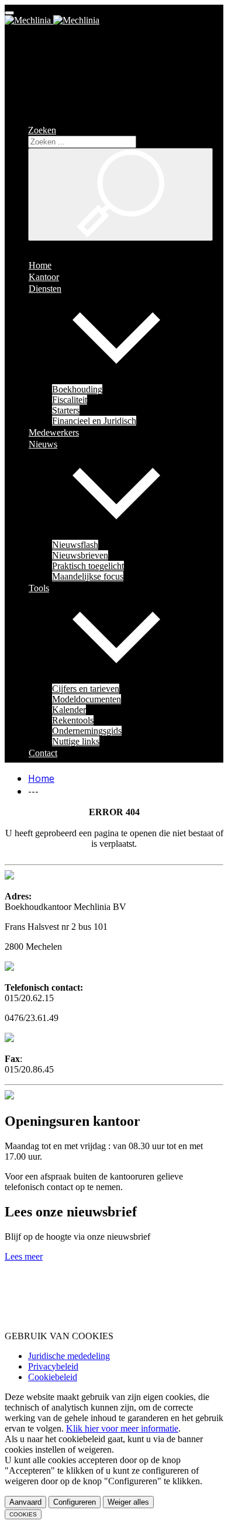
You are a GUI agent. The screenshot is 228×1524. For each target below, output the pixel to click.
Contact (43, 753)
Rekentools (73, 720)
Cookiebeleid (52, 1377)
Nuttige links (75, 741)
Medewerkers (54, 432)
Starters (66, 410)
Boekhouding (77, 389)
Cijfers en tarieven (85, 689)
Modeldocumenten (86, 699)
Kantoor (44, 277)
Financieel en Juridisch (94, 421)
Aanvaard (25, 1502)
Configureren (74, 1502)
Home (40, 265)
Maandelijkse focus (87, 576)
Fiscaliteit (69, 400)
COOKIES (23, 1514)
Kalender (69, 710)
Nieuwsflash (75, 545)
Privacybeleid (53, 1366)
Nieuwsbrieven (80, 555)
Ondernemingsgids (87, 731)
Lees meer (24, 1256)
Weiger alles (128, 1502)
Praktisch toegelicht (88, 566)
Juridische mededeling (69, 1356)
